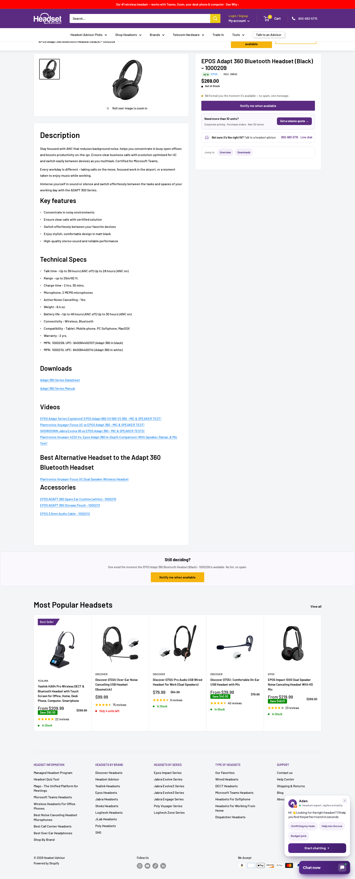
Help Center (285, 779)
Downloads (243, 152)
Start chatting (315, 848)
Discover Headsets (108, 773)
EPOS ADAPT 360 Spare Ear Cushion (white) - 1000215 (78, 499)
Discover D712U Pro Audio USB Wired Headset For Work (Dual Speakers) (177, 682)
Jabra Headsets (106, 799)
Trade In (218, 35)
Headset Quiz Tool (46, 779)
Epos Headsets (106, 792)
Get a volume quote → (294, 121)
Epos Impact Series (168, 773)
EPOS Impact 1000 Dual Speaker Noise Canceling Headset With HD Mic (290, 684)
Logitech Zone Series (169, 812)
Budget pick (299, 836)
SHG (98, 832)
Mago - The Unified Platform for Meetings (56, 788)
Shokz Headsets (106, 806)
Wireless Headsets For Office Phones (54, 806)
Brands (155, 35)
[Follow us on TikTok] (155, 866)
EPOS (214, 74)
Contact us (285, 773)
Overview (225, 152)
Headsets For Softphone (232, 799)
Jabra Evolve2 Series (169, 786)
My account (237, 20)
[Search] (215, 18)
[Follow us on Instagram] (140, 866)
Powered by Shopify (46, 863)
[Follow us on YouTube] (147, 866)
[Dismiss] (344, 800)
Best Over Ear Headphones (53, 833)
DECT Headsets (226, 786)
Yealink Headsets (107, 786)
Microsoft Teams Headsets (53, 797)
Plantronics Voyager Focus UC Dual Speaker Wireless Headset (84, 479)
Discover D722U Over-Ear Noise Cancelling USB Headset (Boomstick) (116, 684)
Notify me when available (258, 106)
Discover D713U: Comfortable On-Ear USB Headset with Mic (234, 682)
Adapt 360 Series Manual (57, 388)
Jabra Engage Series (169, 799)
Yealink (43, 680)
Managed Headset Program (53, 773)
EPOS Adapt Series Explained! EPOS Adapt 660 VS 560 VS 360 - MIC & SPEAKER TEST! (100, 418)
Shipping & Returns (291, 786)
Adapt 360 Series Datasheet (60, 380)
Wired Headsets (226, 779)
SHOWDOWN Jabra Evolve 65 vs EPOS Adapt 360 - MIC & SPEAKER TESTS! (92, 431)
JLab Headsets (106, 819)
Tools (236, 35)
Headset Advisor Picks (86, 35)
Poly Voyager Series (168, 806)
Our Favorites (225, 773)
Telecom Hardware (186, 35)
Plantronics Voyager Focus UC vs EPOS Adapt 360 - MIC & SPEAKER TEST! (92, 425)
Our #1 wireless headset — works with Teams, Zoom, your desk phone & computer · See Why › (177, 4)
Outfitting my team (303, 826)
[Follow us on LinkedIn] (163, 866)
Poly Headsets (105, 826)
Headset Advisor (107, 779)
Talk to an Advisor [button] (268, 35)
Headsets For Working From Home (235, 808)
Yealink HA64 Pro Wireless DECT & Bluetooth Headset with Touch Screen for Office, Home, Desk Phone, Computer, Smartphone (61, 693)
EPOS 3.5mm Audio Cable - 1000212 (65, 513)
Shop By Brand (44, 839)
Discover (101, 674)
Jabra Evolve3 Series (169, 792)
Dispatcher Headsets (230, 817)
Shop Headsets (126, 35)
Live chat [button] (306, 137)
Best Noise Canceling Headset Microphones (55, 817)
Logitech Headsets (109, 812)
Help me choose (332, 826)
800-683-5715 (307, 18)
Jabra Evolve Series (168, 779)
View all (316, 606)
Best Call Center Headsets (52, 826)
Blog (280, 792)
